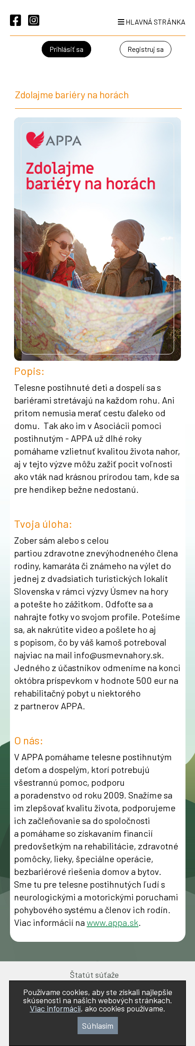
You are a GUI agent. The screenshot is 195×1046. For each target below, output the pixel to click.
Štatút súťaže (94, 975)
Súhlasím (97, 1026)
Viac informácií (55, 1008)
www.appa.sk (112, 922)
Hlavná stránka (154, 21)
